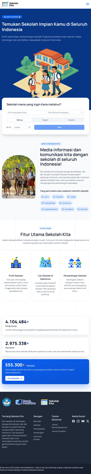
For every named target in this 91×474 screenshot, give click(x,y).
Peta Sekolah (39, 429)
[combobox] (25, 112)
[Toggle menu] (87, 4)
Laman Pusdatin (59, 431)
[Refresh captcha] (29, 127)
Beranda (37, 421)
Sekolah (37, 425)
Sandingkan (39, 432)
